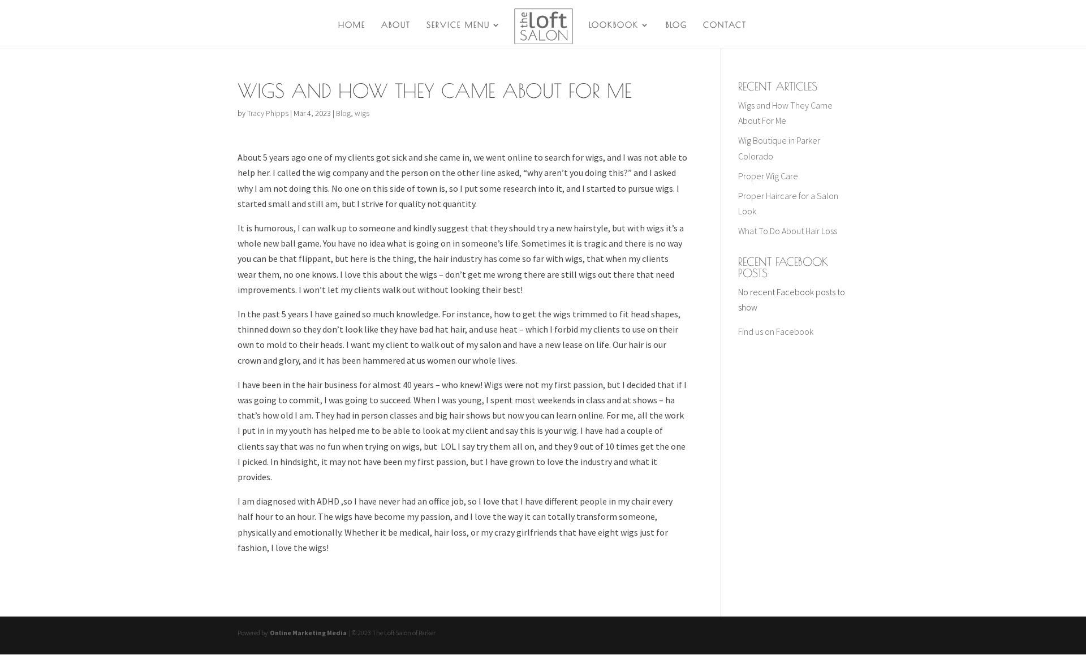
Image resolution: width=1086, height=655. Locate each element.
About (396, 25)
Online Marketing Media (308, 632)
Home (351, 25)
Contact (725, 25)
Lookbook (614, 25)
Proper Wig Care (768, 176)
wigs (362, 113)
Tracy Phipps (267, 113)
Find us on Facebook (775, 331)
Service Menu (458, 25)
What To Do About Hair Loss (787, 230)
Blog (676, 25)
